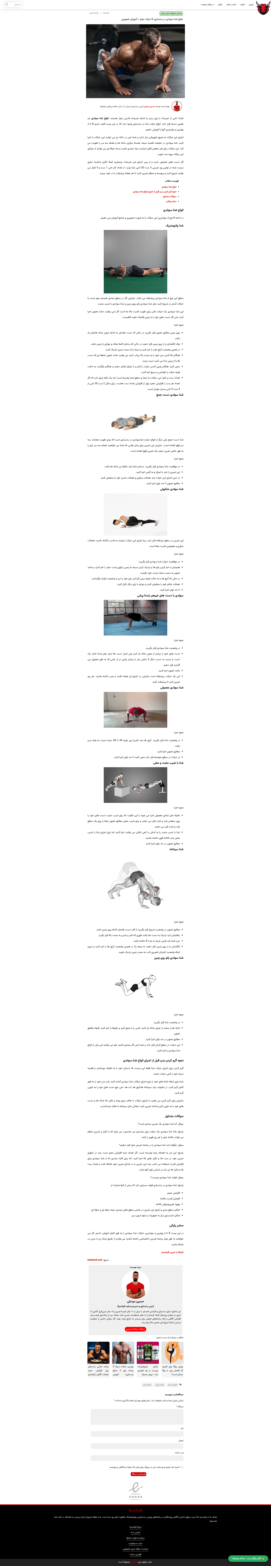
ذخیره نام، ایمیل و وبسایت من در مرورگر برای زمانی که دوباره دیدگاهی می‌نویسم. (144, 1467)
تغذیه (242, 4)
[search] (6, 4)
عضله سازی (147, 1384)
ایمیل (181, 1440)
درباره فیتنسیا (136, 1527)
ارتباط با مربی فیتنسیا (172, 1252)
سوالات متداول (169, 196)
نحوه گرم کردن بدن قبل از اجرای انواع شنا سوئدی (154, 192)
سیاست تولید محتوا (135, 1538)
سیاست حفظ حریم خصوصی (135, 1549)
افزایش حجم (172, 1384)
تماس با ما (135, 1532)
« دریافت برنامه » (207, 4)
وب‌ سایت (179, 1452)
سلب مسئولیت (136, 1543)
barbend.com (95, 1260)
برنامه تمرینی (94, 13)
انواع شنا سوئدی (169, 187)
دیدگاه (179, 1407)
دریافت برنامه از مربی (135, 1329)
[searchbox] (13, 4)
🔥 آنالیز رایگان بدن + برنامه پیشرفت (248, 1559)
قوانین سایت (135, 1554)
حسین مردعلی (149, 106)
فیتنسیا (106, 13)
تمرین (251, 4)
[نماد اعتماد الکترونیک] (135, 1500)
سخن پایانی (171, 201)
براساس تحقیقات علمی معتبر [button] (171, 13)
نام (182, 1428)
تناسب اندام (231, 4)
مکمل (220, 4)
